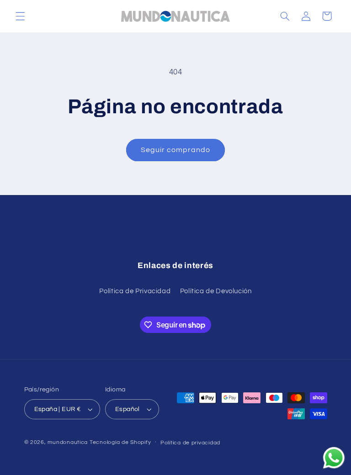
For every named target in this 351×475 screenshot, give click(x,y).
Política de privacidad (190, 442)
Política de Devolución (216, 291)
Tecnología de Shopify (120, 442)
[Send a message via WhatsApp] (333, 457)
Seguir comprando (176, 149)
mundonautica (68, 442)
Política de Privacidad (134, 291)
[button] (20, 15)
